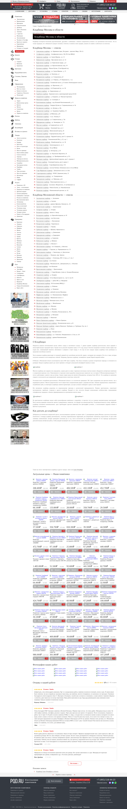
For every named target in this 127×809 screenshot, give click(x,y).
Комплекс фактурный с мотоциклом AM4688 (57, 630)
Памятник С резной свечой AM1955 (73, 630)
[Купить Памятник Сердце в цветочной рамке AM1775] (58, 592)
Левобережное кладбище (43, 280)
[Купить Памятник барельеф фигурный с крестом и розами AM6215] (91, 538)
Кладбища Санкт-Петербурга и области (47, 771)
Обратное (19, 226)
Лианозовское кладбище (43, 283)
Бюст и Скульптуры (22, 146)
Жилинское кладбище (42, 243)
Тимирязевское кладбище (43, 176)
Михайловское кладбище (43, 303)
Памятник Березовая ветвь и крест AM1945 (107, 579)
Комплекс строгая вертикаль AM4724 (89, 501)
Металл (19, 107)
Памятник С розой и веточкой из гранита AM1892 (39, 523)
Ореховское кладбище (42, 131)
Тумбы (18, 169)
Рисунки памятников (49, 797)
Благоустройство (21, 204)
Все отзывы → (74, 763)
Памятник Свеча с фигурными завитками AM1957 (40, 632)
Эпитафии (19, 269)
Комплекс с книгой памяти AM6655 (73, 520)
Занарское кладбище (42, 249)
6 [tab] (77, 24)
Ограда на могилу (105, 790)
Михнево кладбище (41, 306)
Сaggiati (19, 179)
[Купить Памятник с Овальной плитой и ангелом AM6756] (58, 646)
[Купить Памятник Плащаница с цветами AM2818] (75, 592)
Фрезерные (20, 23)
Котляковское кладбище (43, 108)
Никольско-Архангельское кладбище (46, 323)
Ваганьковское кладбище (43, 71)
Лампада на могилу (22, 159)
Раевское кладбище (41, 162)
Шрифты (19, 228)
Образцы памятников (76, 795)
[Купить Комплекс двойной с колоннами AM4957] (41, 646)
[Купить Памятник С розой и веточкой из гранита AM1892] (41, 518)
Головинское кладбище (42, 82)
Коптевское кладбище (42, 145)
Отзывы (54, 11)
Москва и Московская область (20, 1)
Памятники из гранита (17, 790)
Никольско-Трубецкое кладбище (45, 326)
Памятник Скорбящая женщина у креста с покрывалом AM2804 (40, 503)
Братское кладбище (41, 139)
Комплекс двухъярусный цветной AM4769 (57, 520)
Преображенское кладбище (43, 156)
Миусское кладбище (42, 125)
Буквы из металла (22, 91)
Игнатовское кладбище (42, 263)
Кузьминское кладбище (42, 111)
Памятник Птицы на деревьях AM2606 (106, 559)
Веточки (19, 243)
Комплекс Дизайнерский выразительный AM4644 (91, 649)
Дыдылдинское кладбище (43, 235)
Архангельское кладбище (43, 207)
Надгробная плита (105, 793)
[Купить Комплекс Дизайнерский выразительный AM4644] (91, 646)
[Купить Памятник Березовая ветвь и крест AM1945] (108, 576)
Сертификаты (20, 275)
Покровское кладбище (42, 153)
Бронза (19, 105)
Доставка (31, 11)
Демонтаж (19, 216)
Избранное (93, 1)
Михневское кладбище (42, 309)
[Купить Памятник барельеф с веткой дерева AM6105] (91, 592)
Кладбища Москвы (22, 283)
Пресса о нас (20, 279)
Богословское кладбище (43, 218)
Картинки (19, 222)
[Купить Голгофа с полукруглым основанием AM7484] (75, 610)
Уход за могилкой (22, 206)
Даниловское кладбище (42, 88)
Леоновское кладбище (42, 116)
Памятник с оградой (105, 800)
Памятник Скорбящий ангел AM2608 (40, 579)
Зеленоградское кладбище (43, 258)
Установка (44, 11)
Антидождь (20, 202)
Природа (19, 240)
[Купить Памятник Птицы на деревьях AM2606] (108, 556)
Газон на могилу (21, 154)
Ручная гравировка (22, 193)
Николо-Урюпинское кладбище (45, 320)
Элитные (19, 31)
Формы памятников (49, 800)
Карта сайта (20, 288)
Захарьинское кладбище (43, 96)
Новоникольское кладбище (43, 337)
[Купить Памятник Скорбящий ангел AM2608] (41, 576)
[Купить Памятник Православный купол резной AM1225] (75, 498)
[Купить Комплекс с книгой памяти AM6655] (75, 517)
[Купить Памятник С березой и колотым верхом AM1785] (58, 556)
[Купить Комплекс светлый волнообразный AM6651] (91, 480)
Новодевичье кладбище (42, 128)
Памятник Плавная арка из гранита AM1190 (74, 540)
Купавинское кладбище (42, 272)
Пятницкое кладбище (42, 159)
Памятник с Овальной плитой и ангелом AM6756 (57, 650)
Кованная (19, 63)
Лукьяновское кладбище (43, 289)
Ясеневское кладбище (42, 190)
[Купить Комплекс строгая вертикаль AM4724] (91, 498)
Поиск (58, 1)
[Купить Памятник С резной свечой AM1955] (75, 627)
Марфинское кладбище (42, 295)
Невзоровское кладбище (43, 314)
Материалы (20, 267)
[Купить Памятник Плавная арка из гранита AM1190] (75, 537)
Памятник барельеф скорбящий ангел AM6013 (56, 502)
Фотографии (96, 11)
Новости (19, 277)
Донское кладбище (41, 91)
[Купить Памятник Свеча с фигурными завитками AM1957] (41, 628)
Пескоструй (20, 95)
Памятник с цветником (106, 802)
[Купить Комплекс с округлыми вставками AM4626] (58, 576)
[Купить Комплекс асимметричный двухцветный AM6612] (91, 557)
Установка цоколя (22, 210)
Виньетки (19, 245)
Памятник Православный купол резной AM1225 (73, 502)
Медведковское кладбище (43, 122)
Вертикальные (21, 21)
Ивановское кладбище (42, 99)
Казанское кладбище (42, 266)
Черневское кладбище (42, 187)
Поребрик (19, 167)
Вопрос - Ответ (21, 271)
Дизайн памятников (16, 800)
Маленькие (20, 36)
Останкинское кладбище (43, 136)
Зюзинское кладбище (42, 260)
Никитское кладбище (42, 317)
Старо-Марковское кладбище (44, 170)
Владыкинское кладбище (43, 77)
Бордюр (19, 142)
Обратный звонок (102, 8)
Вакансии (19, 281)
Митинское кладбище (42, 300)
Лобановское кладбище (42, 286)
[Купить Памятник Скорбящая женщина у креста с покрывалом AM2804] (41, 499)
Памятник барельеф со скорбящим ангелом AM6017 (57, 541)
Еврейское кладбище (42, 94)
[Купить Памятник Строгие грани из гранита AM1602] (41, 610)
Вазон (18, 148)
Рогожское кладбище (42, 165)
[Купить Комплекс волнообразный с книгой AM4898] (41, 537)
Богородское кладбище (42, 215)
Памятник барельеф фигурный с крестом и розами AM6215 (90, 542)
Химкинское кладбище (42, 182)
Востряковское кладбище (43, 79)
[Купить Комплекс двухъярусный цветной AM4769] (58, 517)
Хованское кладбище (42, 184)
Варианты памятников (76, 793)
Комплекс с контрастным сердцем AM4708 (41, 595)
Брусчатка (19, 144)
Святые (19, 234)
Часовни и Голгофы (22, 40)
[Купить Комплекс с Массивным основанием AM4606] (91, 610)
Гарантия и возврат (76, 807)
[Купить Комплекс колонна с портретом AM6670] (91, 576)
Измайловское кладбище (43, 142)
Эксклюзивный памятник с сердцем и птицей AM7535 (74, 650)
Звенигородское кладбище (43, 252)
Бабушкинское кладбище (43, 60)
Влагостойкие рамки (22, 152)
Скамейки (19, 163)
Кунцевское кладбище (42, 114)
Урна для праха (21, 171)
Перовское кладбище (42, 150)
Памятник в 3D (21, 185)
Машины (19, 257)
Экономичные (21, 19)
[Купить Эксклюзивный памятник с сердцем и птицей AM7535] (75, 646)
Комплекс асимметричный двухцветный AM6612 (90, 562)
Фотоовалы (20, 175)
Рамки (18, 251)
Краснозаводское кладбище (44, 269)
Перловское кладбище (42, 148)
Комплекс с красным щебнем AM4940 (39, 483)
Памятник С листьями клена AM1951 (107, 501)
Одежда (19, 261)
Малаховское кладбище (42, 292)
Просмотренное (75, 1)
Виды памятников (49, 793)
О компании (19, 11)
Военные (19, 255)
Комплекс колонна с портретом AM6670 (89, 579)
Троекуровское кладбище (43, 179)
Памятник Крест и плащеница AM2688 (106, 520)
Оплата (75, 11)
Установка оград (21, 208)
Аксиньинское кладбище (43, 198)
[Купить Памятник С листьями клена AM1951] (108, 498)
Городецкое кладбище (42, 226)
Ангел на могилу (21, 138)
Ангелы (19, 232)
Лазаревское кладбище (42, 275)
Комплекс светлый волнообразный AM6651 (91, 483)
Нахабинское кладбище (42, 312)
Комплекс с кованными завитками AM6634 (74, 483)
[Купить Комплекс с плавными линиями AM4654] (108, 537)
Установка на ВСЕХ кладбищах (22, 4)
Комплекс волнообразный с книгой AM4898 (41, 541)
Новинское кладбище (42, 329)
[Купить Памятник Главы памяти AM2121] (58, 610)
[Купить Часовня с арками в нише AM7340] (41, 556)
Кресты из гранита (22, 42)
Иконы (18, 230)
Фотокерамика (21, 87)
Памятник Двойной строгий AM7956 (106, 613)
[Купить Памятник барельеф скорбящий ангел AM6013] (58, 498)
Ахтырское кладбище (42, 209)
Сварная (19, 61)
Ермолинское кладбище (43, 238)
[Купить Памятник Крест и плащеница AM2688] (108, 517)
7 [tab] (78, 24)
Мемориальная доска (22, 161)
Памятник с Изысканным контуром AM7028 (75, 579)
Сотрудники (20, 273)
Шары (18, 177)
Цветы (18, 111)
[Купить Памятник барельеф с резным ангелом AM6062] (75, 556)
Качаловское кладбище (42, 105)
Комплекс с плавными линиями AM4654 (107, 540)
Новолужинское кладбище (43, 331)
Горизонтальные (21, 25)
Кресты (19, 238)
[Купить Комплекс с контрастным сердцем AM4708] (41, 592)
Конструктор (111, 1)
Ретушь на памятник (22, 197)
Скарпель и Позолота (23, 93)
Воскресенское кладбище (43, 224)
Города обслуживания (23, 286)
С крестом (19, 33)
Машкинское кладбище (42, 297)
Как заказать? (73, 790)
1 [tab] (70, 24)
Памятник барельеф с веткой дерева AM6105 (90, 595)
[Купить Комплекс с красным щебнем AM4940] (41, 480)
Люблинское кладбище (42, 119)
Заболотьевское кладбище (43, 246)
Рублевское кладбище (42, 168)
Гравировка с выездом (23, 195)
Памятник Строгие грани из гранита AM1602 (41, 613)
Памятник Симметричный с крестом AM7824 (105, 596)
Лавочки (19, 156)
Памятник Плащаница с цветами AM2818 (74, 595)
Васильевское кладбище (43, 221)
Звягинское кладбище (42, 255)
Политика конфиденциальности (61, 807)
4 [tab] (74, 24)
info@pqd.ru (42, 1)
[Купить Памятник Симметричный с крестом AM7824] (108, 592)
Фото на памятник (22, 173)
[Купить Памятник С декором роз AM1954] (91, 517)
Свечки (19, 247)
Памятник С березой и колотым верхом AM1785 (58, 559)
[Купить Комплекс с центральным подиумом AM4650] (108, 627)
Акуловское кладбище (42, 201)
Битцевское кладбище (42, 212)
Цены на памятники (49, 790)
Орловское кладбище (42, 133)
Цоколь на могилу (105, 797)
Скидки (84, 11)
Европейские (20, 44)
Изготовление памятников (31, 781)
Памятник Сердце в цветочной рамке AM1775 (56, 596)
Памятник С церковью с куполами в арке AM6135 (108, 650)
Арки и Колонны (21, 29)
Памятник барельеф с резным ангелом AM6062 (75, 559)
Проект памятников (49, 795)
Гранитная (19, 65)
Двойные (19, 27)
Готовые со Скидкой (22, 48)
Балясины (19, 140)
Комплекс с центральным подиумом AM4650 (108, 630)
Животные (20, 259)
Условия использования (44, 807)
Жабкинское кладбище (42, 241)
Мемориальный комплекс (18, 793)
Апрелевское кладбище (42, 204)
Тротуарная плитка (22, 165)
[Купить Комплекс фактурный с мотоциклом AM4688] (58, 627)
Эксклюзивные (21, 38)
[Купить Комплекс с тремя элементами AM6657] (108, 480)
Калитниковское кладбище (43, 102)
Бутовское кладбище (42, 68)
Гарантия (65, 11)
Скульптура (20, 109)
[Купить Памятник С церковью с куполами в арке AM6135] (108, 646)
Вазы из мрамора (21, 150)
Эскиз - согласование (23, 187)
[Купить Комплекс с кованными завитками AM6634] (75, 480)
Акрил (18, 101)
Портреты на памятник (23, 189)
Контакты (108, 11)
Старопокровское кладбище (44, 173)
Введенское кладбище (42, 74)
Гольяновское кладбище (43, 85)
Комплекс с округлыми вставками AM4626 (57, 579)
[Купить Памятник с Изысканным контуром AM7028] (75, 576)
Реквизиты (86, 807)
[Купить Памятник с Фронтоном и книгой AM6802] (91, 627)
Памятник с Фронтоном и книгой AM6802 (91, 630)
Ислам (18, 253)
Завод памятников (75, 797)
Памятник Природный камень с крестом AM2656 (57, 484)
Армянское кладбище (42, 57)
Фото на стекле (21, 89)
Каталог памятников (16, 797)
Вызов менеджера (56, 781)
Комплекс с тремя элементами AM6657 (107, 483)
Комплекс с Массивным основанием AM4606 (91, 613)
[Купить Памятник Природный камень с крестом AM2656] (58, 480)
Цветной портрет (21, 191)
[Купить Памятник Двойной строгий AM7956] (108, 610)
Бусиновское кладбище (42, 65)
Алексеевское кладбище (43, 51)
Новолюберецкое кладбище (44, 334)
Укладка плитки (21, 212)
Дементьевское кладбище (43, 232)
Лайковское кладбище (42, 278)
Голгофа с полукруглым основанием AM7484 (74, 613)
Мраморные (20, 46)
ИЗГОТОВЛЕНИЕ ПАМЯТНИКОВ (20, 788)
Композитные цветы (22, 103)
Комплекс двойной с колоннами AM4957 (39, 649)
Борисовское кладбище (42, 62)
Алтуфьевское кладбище (43, 54)
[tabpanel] (46, 19)
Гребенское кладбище (42, 229)
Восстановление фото (23, 200)
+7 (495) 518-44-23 (106, 4)
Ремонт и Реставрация (23, 214)
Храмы (19, 236)
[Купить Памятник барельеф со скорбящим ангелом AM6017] (58, 537)
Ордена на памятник (22, 113)
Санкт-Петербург (78, 469)
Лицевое (19, 224)
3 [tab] (73, 24)
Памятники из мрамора (17, 795)
